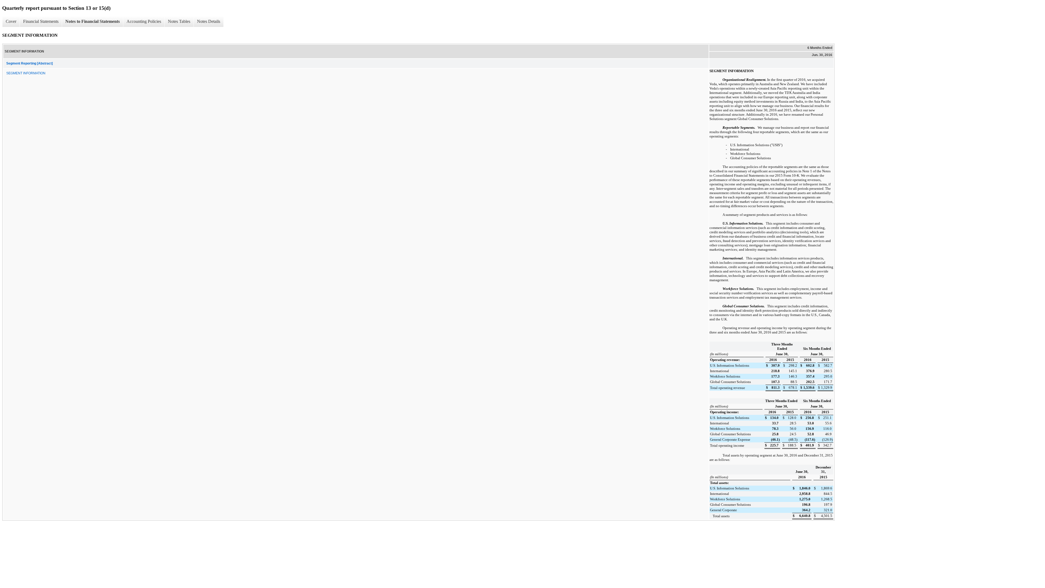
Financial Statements (41, 21)
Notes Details (208, 21)
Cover (11, 21)
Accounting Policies (144, 21)
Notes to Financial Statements (92, 21)
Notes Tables (179, 21)
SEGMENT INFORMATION (25, 73)
